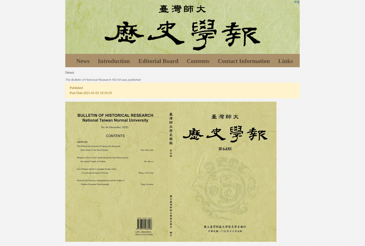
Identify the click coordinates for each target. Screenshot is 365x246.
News (83, 61)
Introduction (114, 61)
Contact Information (244, 61)
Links (285, 61)
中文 (297, 2)
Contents (198, 61)
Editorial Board (158, 61)
